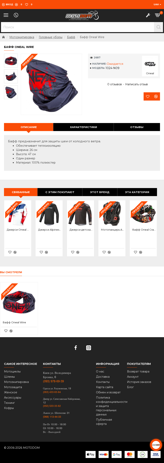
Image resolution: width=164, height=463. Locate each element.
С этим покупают (59, 192)
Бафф (71, 37)
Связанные (21, 192)
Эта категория (137, 192)
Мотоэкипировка (21, 37)
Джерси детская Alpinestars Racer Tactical (81, 229)
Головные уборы (50, 37)
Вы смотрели (11, 272)
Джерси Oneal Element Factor (18, 229)
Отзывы (136, 127)
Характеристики (83, 127)
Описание (29, 127)
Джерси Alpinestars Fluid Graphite (50, 229)
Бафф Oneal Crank (144, 229)
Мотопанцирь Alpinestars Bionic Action (112, 229)
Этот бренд (99, 192)
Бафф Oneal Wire (14, 322)
